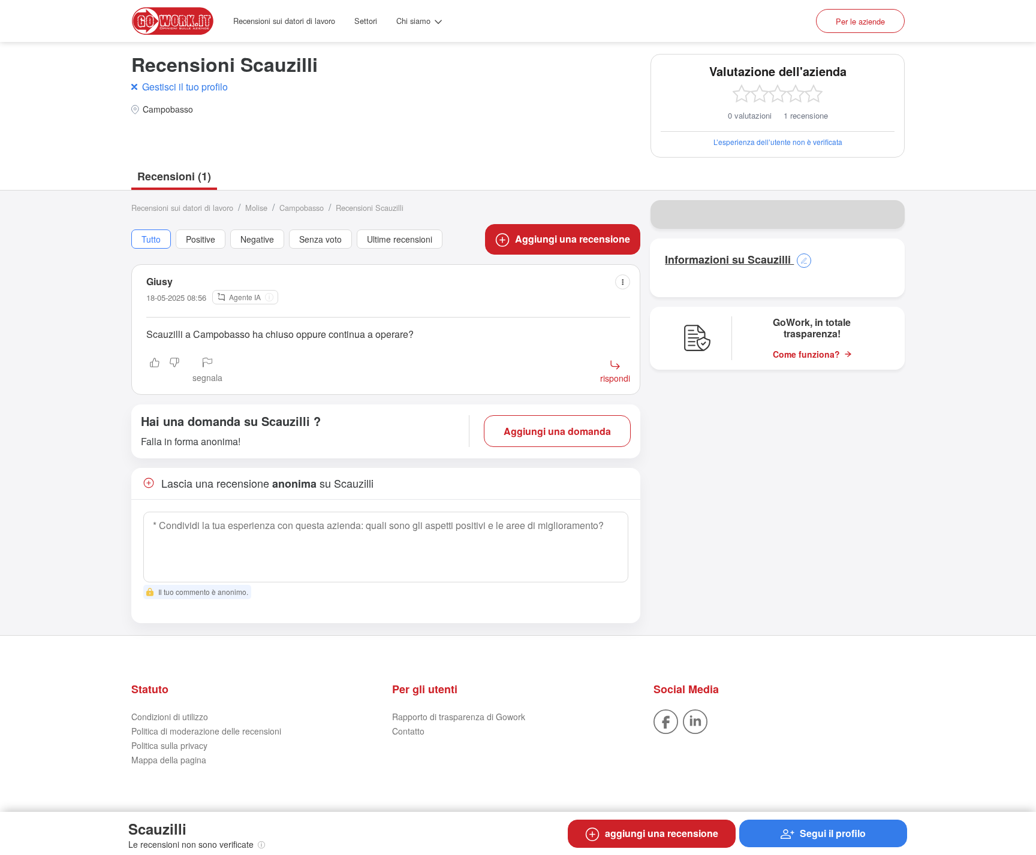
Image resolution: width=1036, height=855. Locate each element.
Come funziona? (806, 354)
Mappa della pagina (168, 760)
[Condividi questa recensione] (622, 281)
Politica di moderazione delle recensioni (206, 731)
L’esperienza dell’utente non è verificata (777, 142)
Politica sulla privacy (169, 745)
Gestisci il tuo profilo (185, 86)
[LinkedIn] (695, 721)
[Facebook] (665, 721)
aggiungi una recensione (661, 833)
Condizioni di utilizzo (169, 717)
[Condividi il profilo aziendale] (888, 214)
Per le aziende (860, 21)
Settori (365, 20)
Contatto (408, 731)
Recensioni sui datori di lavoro (284, 20)
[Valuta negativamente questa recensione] (174, 371)
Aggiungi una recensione (572, 239)
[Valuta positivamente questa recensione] (154, 371)
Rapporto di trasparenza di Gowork (458, 717)
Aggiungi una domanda (557, 431)
